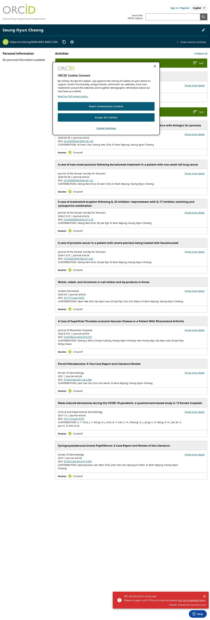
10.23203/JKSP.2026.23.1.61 (78, 180)
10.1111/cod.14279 (74, 297)
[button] (200, 53)
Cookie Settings (106, 128)
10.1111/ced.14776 (74, 418)
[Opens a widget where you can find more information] (198, 614)
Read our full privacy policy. (73, 96)
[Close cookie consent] (154, 66)
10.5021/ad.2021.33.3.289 (78, 379)
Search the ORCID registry (135, 17)
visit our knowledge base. (192, 600)
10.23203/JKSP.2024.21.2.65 (78, 258)
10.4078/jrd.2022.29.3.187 (78, 337)
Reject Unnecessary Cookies (106, 106)
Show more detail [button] (195, 85)
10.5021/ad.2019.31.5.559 (78, 461)
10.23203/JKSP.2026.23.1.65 (78, 141)
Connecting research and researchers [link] (24, 18)
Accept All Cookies (106, 117)
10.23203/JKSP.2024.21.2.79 (78, 219)
